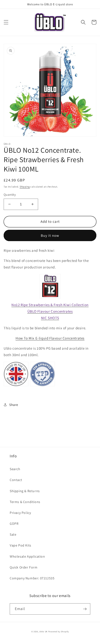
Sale (13, 534)
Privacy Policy (20, 513)
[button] (6, 22)
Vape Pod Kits (20, 545)
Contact (16, 480)
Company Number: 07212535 (32, 578)
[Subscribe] (84, 609)
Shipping (25, 186)
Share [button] (13, 405)
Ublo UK (43, 631)
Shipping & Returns (25, 491)
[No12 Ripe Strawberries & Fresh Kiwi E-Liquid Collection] (50, 298)
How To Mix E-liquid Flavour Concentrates (50, 338)
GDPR (14, 523)
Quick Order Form (24, 567)
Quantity (10, 195)
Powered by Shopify (58, 631)
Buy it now (50, 235)
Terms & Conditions (25, 502)
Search (15, 469)
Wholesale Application (27, 556)
